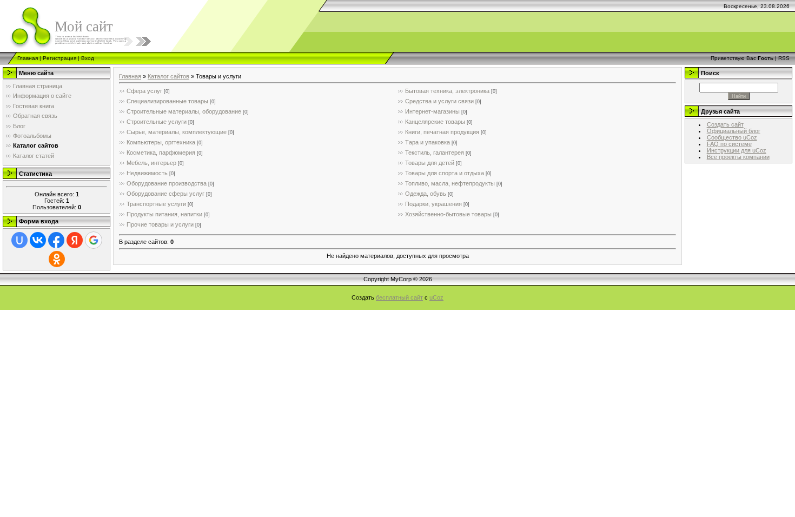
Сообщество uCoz (732, 137)
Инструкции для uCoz (736, 150)
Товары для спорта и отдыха (444, 173)
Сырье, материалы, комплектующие (177, 132)
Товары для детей (429, 163)
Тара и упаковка (427, 142)
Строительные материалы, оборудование (184, 111)
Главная (27, 58)
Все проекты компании (738, 157)
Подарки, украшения (433, 204)
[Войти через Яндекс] (75, 240)
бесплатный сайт (399, 297)
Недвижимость (147, 173)
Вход (87, 58)
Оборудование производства (167, 183)
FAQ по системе (729, 144)
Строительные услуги (157, 121)
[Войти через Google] (93, 240)
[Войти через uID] (19, 240)
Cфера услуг (144, 91)
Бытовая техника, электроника (447, 91)
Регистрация (59, 58)
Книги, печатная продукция (442, 132)
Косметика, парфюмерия (161, 152)
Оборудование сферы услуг (165, 193)
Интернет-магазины (432, 111)
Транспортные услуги (156, 204)
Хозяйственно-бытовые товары (448, 214)
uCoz (436, 297)
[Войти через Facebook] (56, 240)
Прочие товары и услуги (160, 224)
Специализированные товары (167, 101)
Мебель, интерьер (151, 163)
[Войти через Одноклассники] (57, 259)
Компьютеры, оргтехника (161, 142)
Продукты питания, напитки (164, 214)
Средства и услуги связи (439, 101)
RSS (784, 58)
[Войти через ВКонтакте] (38, 240)
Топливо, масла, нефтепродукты (450, 183)
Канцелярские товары (435, 121)
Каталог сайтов (168, 76)
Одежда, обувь (425, 193)
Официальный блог (733, 131)
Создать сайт (725, 124)
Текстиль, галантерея (434, 152)
